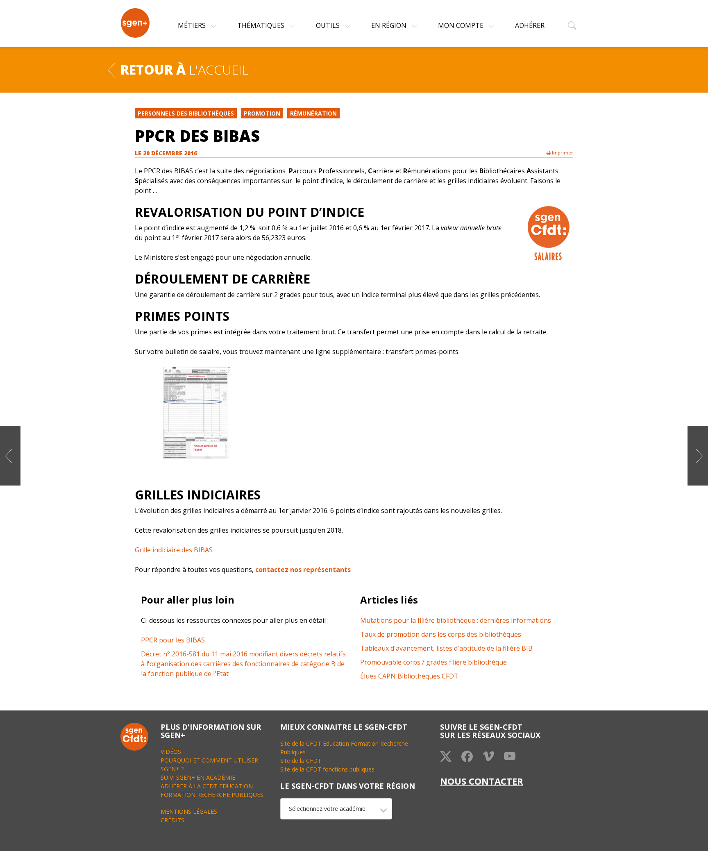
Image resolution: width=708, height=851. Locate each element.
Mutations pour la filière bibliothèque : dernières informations (455, 620)
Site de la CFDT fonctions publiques (327, 769)
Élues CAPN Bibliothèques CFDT (409, 676)
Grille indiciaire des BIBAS (174, 549)
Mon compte (461, 25)
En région (389, 25)
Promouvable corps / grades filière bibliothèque (433, 662)
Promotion (262, 113)
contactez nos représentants (303, 569)
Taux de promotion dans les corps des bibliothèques (440, 634)
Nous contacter (481, 781)
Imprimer (562, 153)
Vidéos (171, 752)
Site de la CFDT (300, 761)
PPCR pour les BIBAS (173, 639)
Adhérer (530, 25)
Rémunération (313, 113)
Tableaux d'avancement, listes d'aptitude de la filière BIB (446, 648)
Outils (328, 25)
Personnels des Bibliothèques (186, 113)
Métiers (192, 25)
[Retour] (111, 69)
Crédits (172, 820)
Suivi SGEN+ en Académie (198, 777)
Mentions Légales (189, 811)
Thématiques (261, 25)
